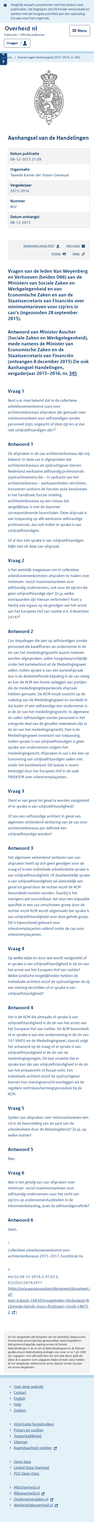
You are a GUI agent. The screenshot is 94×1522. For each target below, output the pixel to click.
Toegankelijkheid (28, 1436)
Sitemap (20, 1442)
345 (73, 373)
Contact (20, 1392)
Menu (82, 30)
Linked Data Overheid (31, 1467)
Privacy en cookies (28, 1430)
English (19, 1398)
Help (17, 1404)
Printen (56, 254)
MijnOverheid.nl (27, 1487)
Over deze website (29, 1386)
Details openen (3, 54)
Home (8, 57)
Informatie (73, 246)
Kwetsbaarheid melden (33, 1447)
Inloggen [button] (12, 43)
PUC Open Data (26, 1473)
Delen (76, 254)
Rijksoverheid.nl (27, 1493)
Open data (22, 1461)
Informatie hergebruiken (34, 1424)
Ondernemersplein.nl (31, 1499)
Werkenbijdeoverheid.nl (33, 1505)
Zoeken (20, 1410)
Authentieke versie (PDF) (39, 247)
